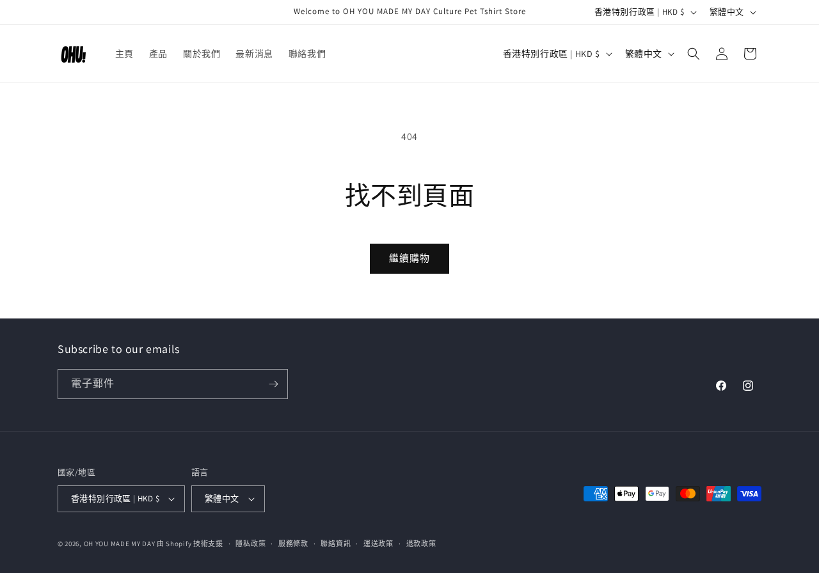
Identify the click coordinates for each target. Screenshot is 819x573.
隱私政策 (250, 543)
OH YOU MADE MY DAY (119, 543)
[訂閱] (273, 384)
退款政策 (421, 543)
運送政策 (378, 543)
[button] (694, 54)
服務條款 (293, 543)
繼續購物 (409, 258)
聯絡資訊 (336, 543)
